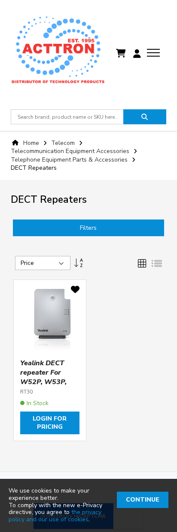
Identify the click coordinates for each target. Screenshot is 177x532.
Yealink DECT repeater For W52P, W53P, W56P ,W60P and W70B (43, 382)
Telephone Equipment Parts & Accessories (70, 160)
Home (31, 143)
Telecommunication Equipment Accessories (71, 151)
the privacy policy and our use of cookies (55, 515)
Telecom (63, 143)
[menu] (153, 52)
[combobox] (67, 116)
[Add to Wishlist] (75, 291)
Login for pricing (50, 423)
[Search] (144, 116)
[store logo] (58, 53)
